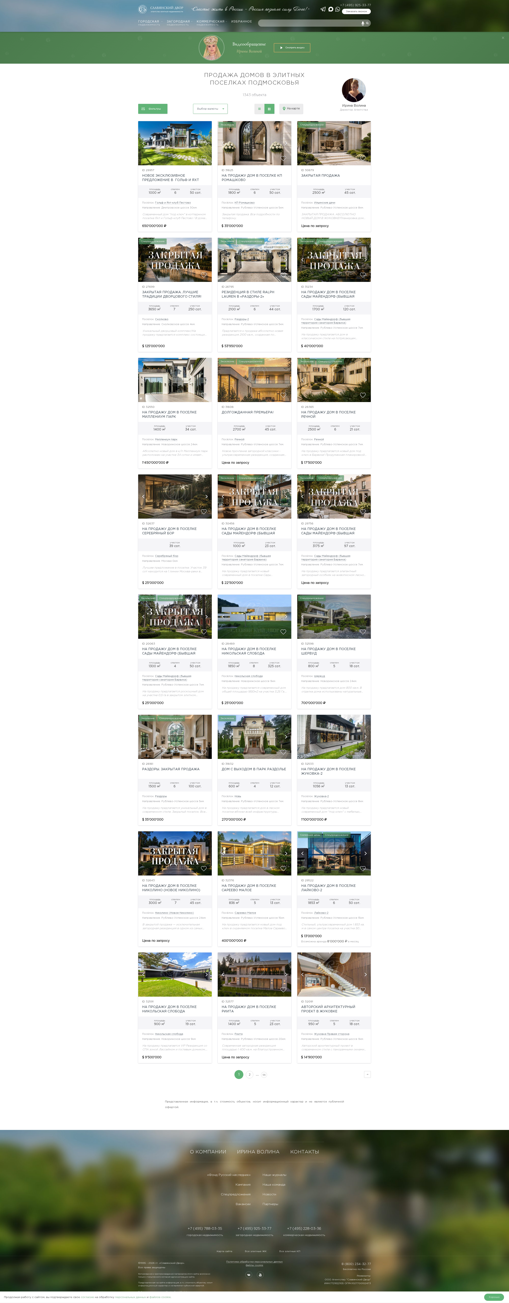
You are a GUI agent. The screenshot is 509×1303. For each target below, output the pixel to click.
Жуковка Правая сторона (331, 1034)
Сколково (161, 319)
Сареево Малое (245, 913)
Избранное (241, 21)
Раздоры (161, 796)
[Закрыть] (503, 38)
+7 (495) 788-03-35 (205, 1228)
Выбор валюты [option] (207, 109)
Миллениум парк (166, 439)
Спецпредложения (236, 1194)
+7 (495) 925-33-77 (355, 5)
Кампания (243, 1184)
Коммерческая (210, 23)
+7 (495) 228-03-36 (304, 1228)
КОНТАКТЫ (304, 1152)
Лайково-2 (321, 913)
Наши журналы (274, 1174)
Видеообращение (249, 44)
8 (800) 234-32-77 (356, 1264)
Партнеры (270, 1204)
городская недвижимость (205, 1235)
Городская (149, 23)
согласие (87, 1297)
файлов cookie (160, 1297)
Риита (239, 1034)
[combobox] (199, 107)
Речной (239, 439)
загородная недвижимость (254, 1235)
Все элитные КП (289, 1251)
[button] (143, 143)
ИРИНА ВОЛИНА (258, 1152)
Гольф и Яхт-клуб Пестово (173, 203)
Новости (269, 1194)
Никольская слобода (249, 676)
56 (264, 1075)
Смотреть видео (294, 47)
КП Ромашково (245, 203)
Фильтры (155, 109)
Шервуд (319, 676)
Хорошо (494, 1297)
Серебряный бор (166, 556)
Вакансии (243, 1204)
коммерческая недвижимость (304, 1235)
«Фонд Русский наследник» (229, 1174)
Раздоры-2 (242, 319)
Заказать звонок (356, 11)
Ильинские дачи (324, 203)
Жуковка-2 (321, 796)
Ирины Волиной (249, 51)
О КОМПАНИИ (208, 1152)
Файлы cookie (254, 1265)
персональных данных (130, 1297)
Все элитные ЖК (256, 1251)
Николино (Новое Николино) (174, 913)
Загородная (178, 23)
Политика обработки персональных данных (254, 1262)
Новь (238, 796)
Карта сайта (224, 1251)
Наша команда (273, 1184)
